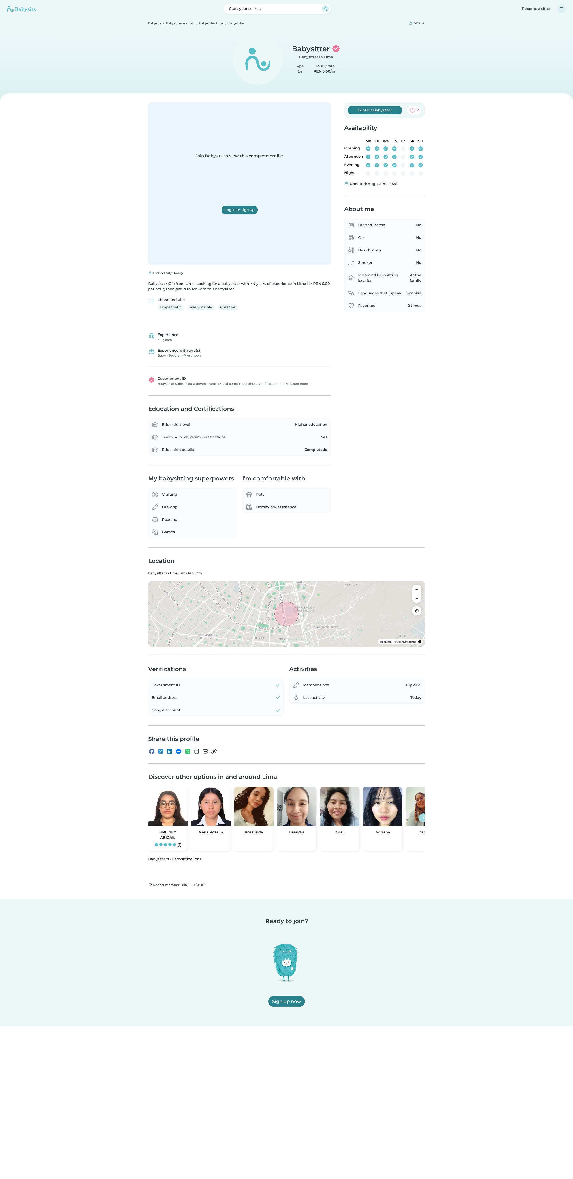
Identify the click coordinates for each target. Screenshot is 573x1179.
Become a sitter (536, 8)
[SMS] (196, 751)
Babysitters (158, 859)
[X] (160, 751)
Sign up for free (194, 884)
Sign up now (286, 1001)
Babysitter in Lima (316, 57)
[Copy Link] (214, 751)
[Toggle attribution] (420, 641)
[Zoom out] (416, 598)
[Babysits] (21, 9)
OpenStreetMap (406, 642)
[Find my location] (416, 610)
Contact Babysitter (375, 110)
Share (419, 23)
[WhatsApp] (187, 751)
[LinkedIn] (169, 751)
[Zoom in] (416, 589)
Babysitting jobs (186, 859)
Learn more (299, 383)
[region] (286, 614)
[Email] (205, 751)
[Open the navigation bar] (561, 8)
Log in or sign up (239, 210)
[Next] (423, 817)
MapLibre (386, 642)
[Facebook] (151, 751)
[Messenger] (178, 751)
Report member (166, 885)
